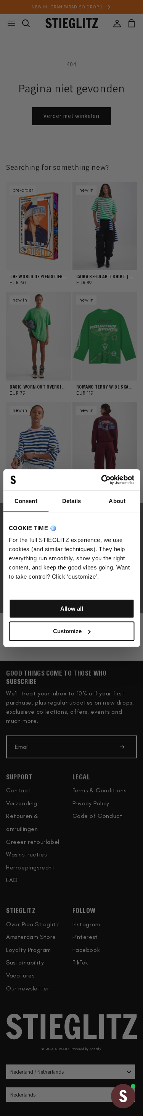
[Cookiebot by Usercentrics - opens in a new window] (101, 480)
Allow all (71, 608)
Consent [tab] (25, 501)
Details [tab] (71, 501)
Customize (67, 631)
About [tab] (117, 501)
